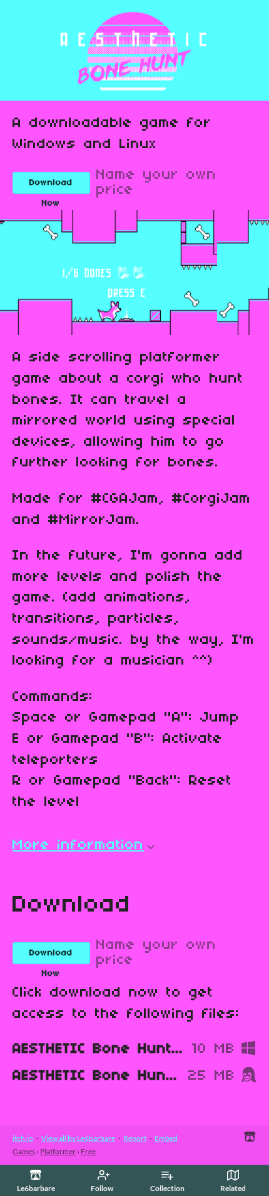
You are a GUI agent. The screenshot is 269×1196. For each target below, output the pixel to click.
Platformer (58, 1151)
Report (134, 1138)
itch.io (23, 1138)
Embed (166, 1138)
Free (88, 1151)
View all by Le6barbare (78, 1138)
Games (24, 1151)
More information (78, 845)
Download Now (51, 186)
